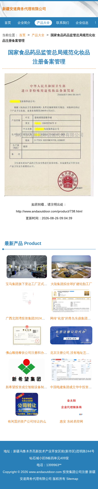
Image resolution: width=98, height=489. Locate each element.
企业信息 (82, 23)
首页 (8, 23)
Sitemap (72, 479)
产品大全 (43, 23)
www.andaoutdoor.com (45, 472)
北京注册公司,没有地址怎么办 (71, 352)
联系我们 (62, 23)
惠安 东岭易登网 (71, 421)
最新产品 (14, 243)
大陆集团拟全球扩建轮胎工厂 (71, 284)
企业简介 (24, 23)
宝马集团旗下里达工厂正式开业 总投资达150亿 (39, 284)
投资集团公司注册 (75, 472)
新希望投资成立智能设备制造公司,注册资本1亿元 (40, 387)
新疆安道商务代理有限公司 (24, 9)
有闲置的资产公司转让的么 (27, 421)
